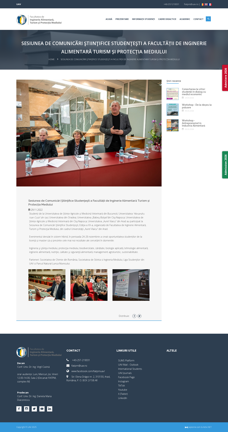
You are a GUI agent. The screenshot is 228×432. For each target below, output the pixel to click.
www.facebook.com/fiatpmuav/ (88, 371)
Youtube (122, 389)
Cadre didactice (167, 19)
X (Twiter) (123, 393)
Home (52, 59)
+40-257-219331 (80, 360)
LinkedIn (122, 398)
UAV (18, 4)
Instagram (123, 381)
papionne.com (194, 427)
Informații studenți (143, 19)
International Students (130, 368)
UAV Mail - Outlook (128, 364)
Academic (185, 19)
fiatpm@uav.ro (79, 365)
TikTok (121, 385)
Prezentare (122, 19)
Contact (198, 19)
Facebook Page (126, 377)
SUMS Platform (126, 360)
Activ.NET (207, 427)
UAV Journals (125, 373)
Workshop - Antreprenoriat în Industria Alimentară (193, 123)
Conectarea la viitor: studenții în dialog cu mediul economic (194, 92)
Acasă (109, 19)
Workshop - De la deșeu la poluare (197, 106)
